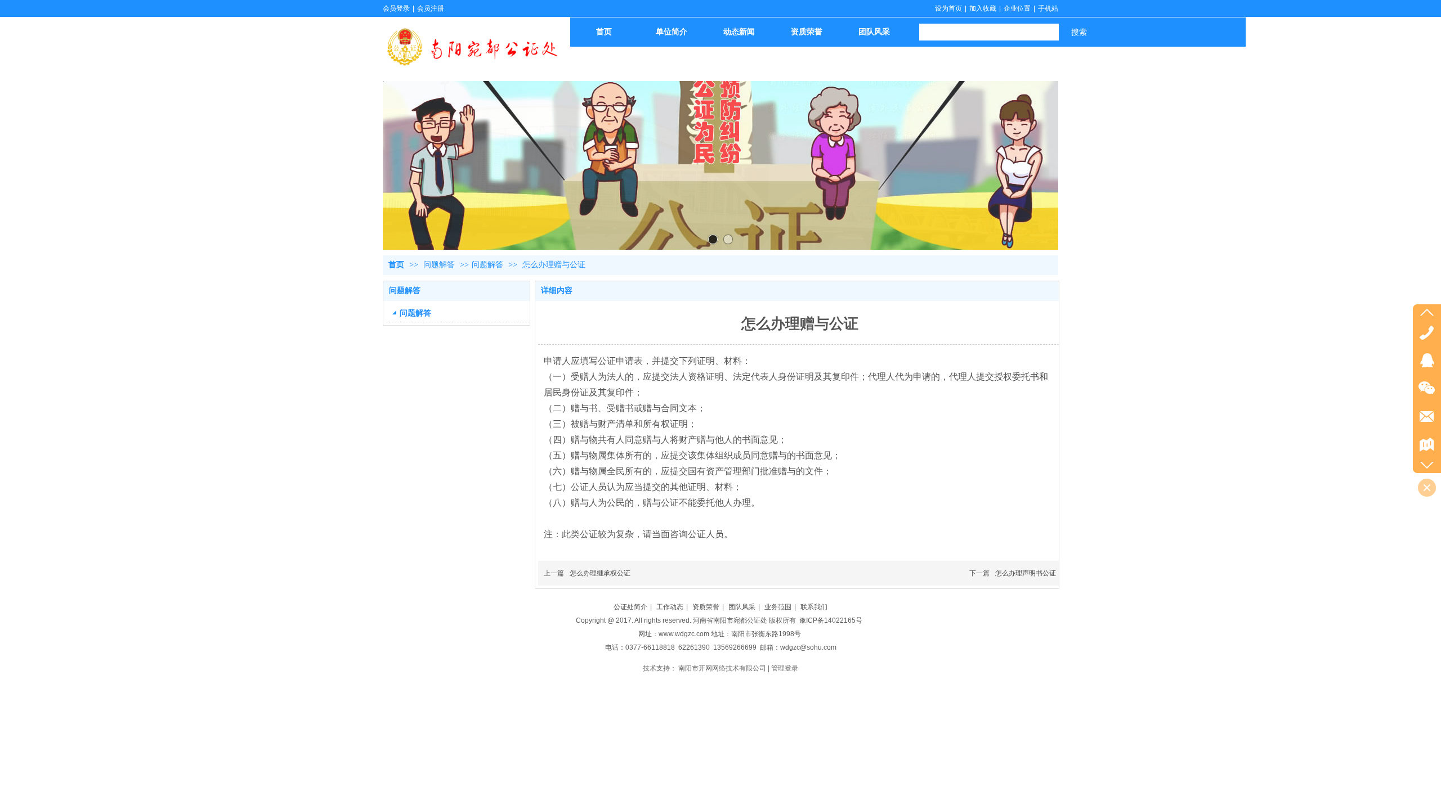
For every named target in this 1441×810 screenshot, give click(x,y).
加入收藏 (982, 8)
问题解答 (440, 264)
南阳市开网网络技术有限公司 (722, 668)
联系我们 (813, 607)
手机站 (1048, 8)
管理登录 (784, 668)
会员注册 (430, 8)
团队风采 (741, 607)
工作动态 (669, 607)
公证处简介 (630, 607)
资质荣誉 (705, 607)
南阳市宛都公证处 (740, 620)
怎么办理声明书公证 (1025, 573)
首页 (396, 264)
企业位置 (1017, 8)
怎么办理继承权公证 (600, 573)
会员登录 (396, 8)
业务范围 (777, 607)
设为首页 (948, 8)
